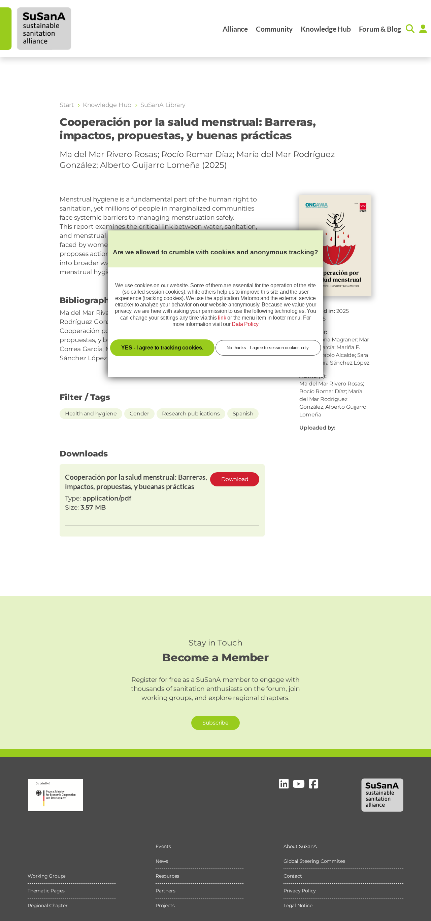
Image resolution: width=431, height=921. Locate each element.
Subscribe (215, 723)
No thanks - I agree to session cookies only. (268, 347)
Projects (165, 905)
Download (234, 479)
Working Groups (47, 876)
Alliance (235, 29)
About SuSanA (300, 846)
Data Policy (245, 324)
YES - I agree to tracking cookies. (162, 348)
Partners (165, 891)
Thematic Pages (46, 891)
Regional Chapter (48, 905)
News (162, 861)
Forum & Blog (380, 29)
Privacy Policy (300, 891)
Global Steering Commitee (314, 861)
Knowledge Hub (326, 29)
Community (274, 29)
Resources (167, 876)
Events (163, 846)
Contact (293, 876)
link (222, 318)
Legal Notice (298, 905)
